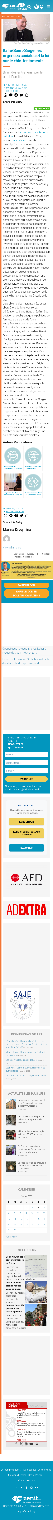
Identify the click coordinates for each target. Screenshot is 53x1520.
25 (38, 1224)
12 (44, 1213)
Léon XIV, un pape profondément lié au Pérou (15, 1260)
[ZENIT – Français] (15, 6)
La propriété (29, 1469)
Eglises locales (11, 16)
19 (44, 1219)
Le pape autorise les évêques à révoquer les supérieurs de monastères (32, 1166)
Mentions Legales (17, 1475)
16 (26, 1219)
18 (38, 1219)
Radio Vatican (19, 140)
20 (9, 1224)
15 (20, 1219)
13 (9, 1219)
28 (15, 1230)
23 (26, 1224)
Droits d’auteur (35, 1475)
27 (9, 1230)
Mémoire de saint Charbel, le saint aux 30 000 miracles (31, 1132)
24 (32, 1224)
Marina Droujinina (16, 88)
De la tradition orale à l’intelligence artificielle (26, 1075)
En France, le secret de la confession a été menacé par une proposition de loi (31, 1149)
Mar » (14, 1237)
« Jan (8, 1237)
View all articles (12, 547)
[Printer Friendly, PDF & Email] (42, 108)
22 (20, 1224)
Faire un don (26, 585)
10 (32, 1213)
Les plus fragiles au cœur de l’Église (22, 1060)
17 (32, 1219)
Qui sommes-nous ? (11, 1469)
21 (15, 1224)
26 (44, 1224)
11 (38, 1213)
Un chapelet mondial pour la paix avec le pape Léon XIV (31, 1118)
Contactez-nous (26, 1480)
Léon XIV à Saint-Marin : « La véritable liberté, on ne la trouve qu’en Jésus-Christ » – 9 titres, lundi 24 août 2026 (26, 1044)
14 (15, 1219)
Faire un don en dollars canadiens (26, 593)
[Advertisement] (26, 625)
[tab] (16, 1405)
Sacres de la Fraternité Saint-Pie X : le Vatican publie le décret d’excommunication (32, 1103)
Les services (44, 1469)
